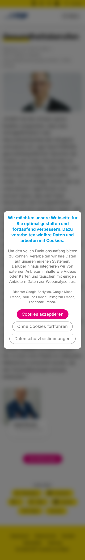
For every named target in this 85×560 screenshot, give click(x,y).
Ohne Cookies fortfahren (42, 326)
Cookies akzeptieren (43, 314)
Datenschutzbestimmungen (42, 338)
